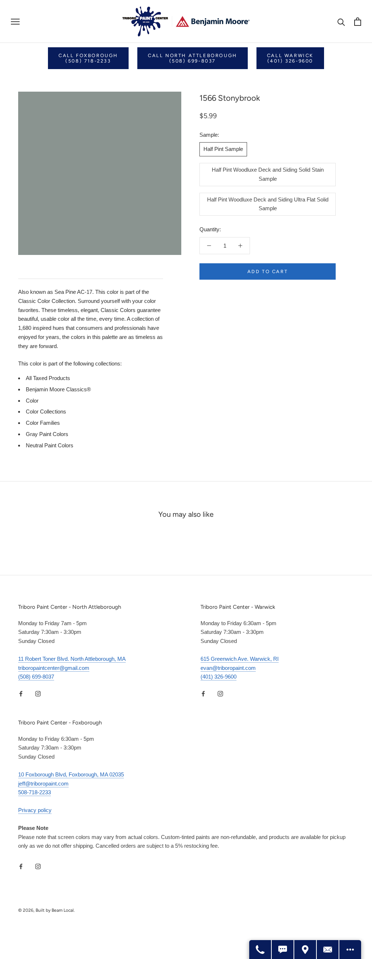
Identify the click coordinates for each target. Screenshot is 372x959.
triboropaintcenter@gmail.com (53, 668)
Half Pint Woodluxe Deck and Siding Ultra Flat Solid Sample (267, 204)
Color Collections (46, 411)
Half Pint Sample (223, 149)
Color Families (43, 423)
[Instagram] (38, 693)
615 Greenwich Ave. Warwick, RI (240, 659)
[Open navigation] (15, 21)
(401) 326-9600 (218, 677)
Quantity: (210, 229)
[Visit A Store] (305, 949)
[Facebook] (21, 693)
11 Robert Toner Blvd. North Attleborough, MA (72, 659)
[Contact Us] (328, 949)
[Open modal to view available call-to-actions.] (350, 949)
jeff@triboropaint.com (43, 783)
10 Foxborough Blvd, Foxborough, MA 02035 (71, 774)
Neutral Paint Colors (49, 445)
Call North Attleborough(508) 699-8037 (192, 58)
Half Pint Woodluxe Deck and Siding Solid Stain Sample (268, 174)
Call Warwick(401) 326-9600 (290, 58)
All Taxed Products (48, 378)
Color (32, 400)
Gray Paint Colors (47, 434)
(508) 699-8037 (36, 677)
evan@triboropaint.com (228, 668)
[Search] (341, 21)
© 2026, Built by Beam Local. (46, 910)
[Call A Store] (260, 949)
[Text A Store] (283, 949)
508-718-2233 (34, 792)
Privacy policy (35, 810)
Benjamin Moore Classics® (58, 389)
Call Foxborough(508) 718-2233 (88, 58)
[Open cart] (357, 21)
